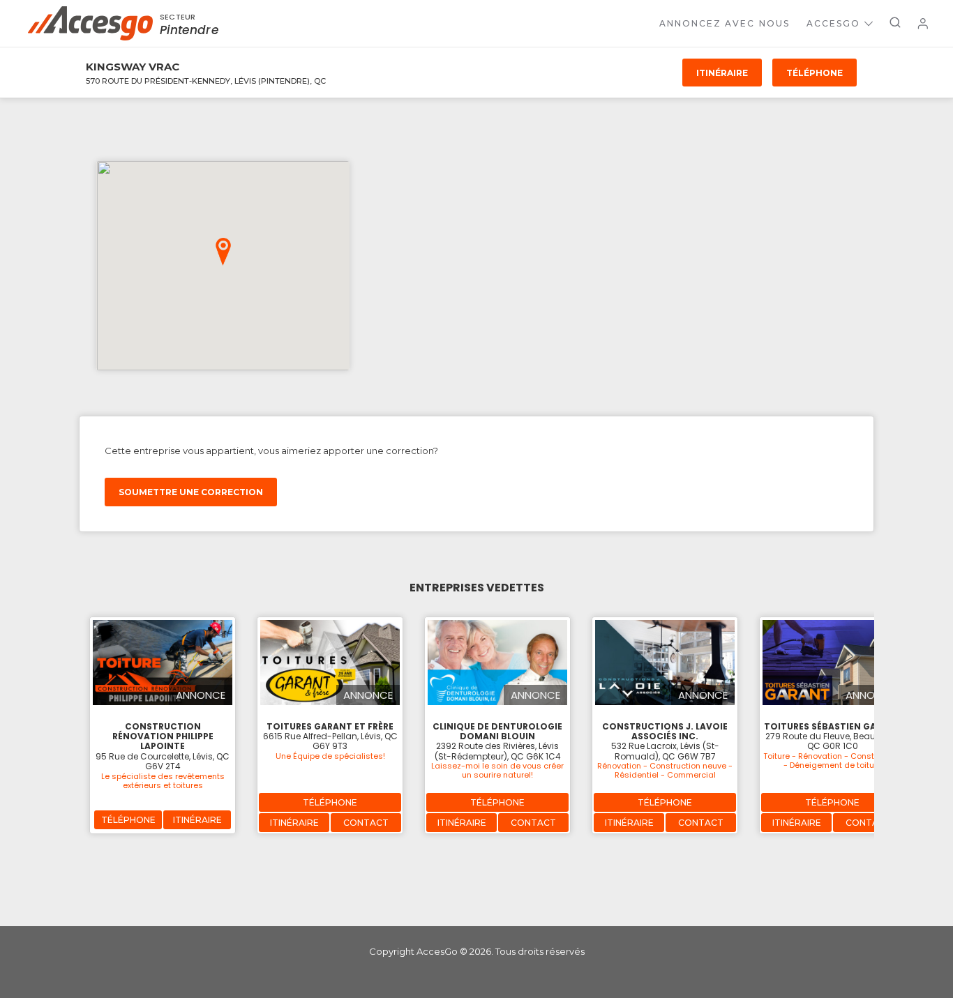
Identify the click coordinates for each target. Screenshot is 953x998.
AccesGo (833, 23)
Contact (366, 822)
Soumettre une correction (191, 492)
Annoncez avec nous (724, 23)
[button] (223, 252)
